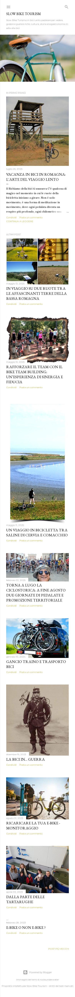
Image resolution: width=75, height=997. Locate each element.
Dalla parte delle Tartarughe (25, 899)
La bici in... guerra (25, 759)
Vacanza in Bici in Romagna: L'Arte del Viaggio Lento (36, 177)
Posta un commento (30, 217)
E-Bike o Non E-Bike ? (26, 927)
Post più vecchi (58, 948)
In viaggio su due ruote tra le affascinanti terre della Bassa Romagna (36, 293)
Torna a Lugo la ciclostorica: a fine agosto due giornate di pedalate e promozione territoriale (36, 593)
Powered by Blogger (40, 972)
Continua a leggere (19, 221)
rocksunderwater (49, 979)
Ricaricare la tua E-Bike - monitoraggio (33, 826)
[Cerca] (66, 6)
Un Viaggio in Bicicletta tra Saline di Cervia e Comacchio (37, 532)
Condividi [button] (11, 217)
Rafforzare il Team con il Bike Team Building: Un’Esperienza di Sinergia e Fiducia (34, 374)
